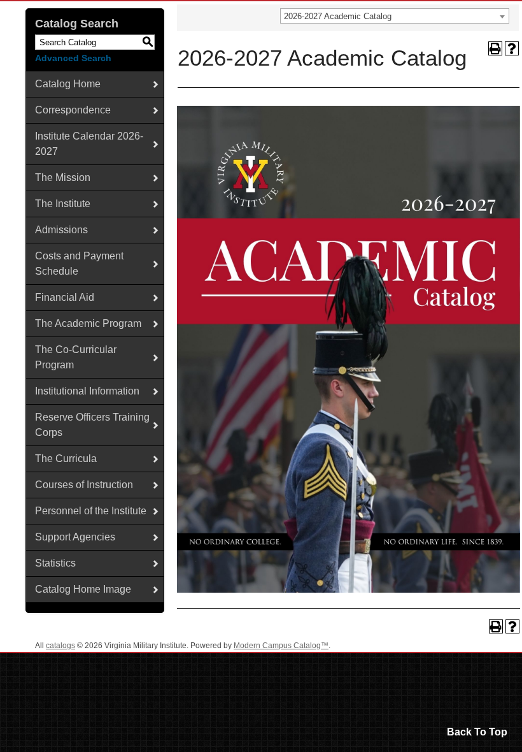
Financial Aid (64, 297)
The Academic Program (88, 323)
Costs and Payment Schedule (79, 263)
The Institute (62, 203)
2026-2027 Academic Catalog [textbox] (338, 16)
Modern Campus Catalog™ (281, 645)
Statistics (55, 563)
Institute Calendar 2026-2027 (89, 144)
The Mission (62, 177)
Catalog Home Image (83, 589)
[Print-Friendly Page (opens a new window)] (495, 48)
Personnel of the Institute (90, 510)
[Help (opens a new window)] (512, 48)
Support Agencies (75, 536)
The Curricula (66, 458)
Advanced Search (73, 58)
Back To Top (477, 732)
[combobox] (394, 16)
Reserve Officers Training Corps (92, 425)
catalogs (60, 645)
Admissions (61, 229)
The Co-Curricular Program (75, 357)
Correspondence (73, 110)
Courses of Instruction (84, 484)
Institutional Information (87, 391)
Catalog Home (68, 83)
